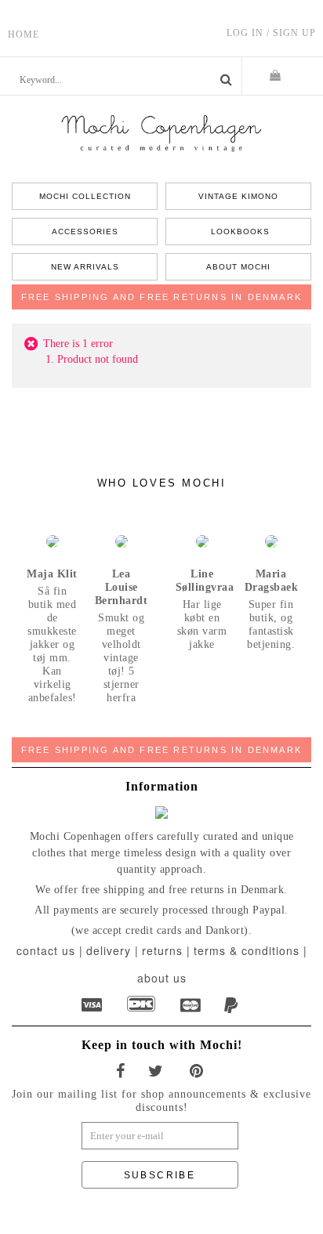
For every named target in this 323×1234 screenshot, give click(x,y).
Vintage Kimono (238, 196)
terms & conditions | (250, 950)
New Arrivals (85, 266)
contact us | (49, 950)
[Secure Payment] (94, 1005)
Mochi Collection (85, 196)
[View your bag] (282, 76)
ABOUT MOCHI (238, 266)
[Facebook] (122, 1071)
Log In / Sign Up (271, 32)
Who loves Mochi (162, 483)
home (23, 34)
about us (162, 978)
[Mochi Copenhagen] (161, 133)
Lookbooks (239, 231)
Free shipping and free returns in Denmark (161, 297)
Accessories (85, 231)
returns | (166, 950)
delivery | (112, 950)
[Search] (225, 80)
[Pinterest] (198, 1071)
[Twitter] (157, 1071)
